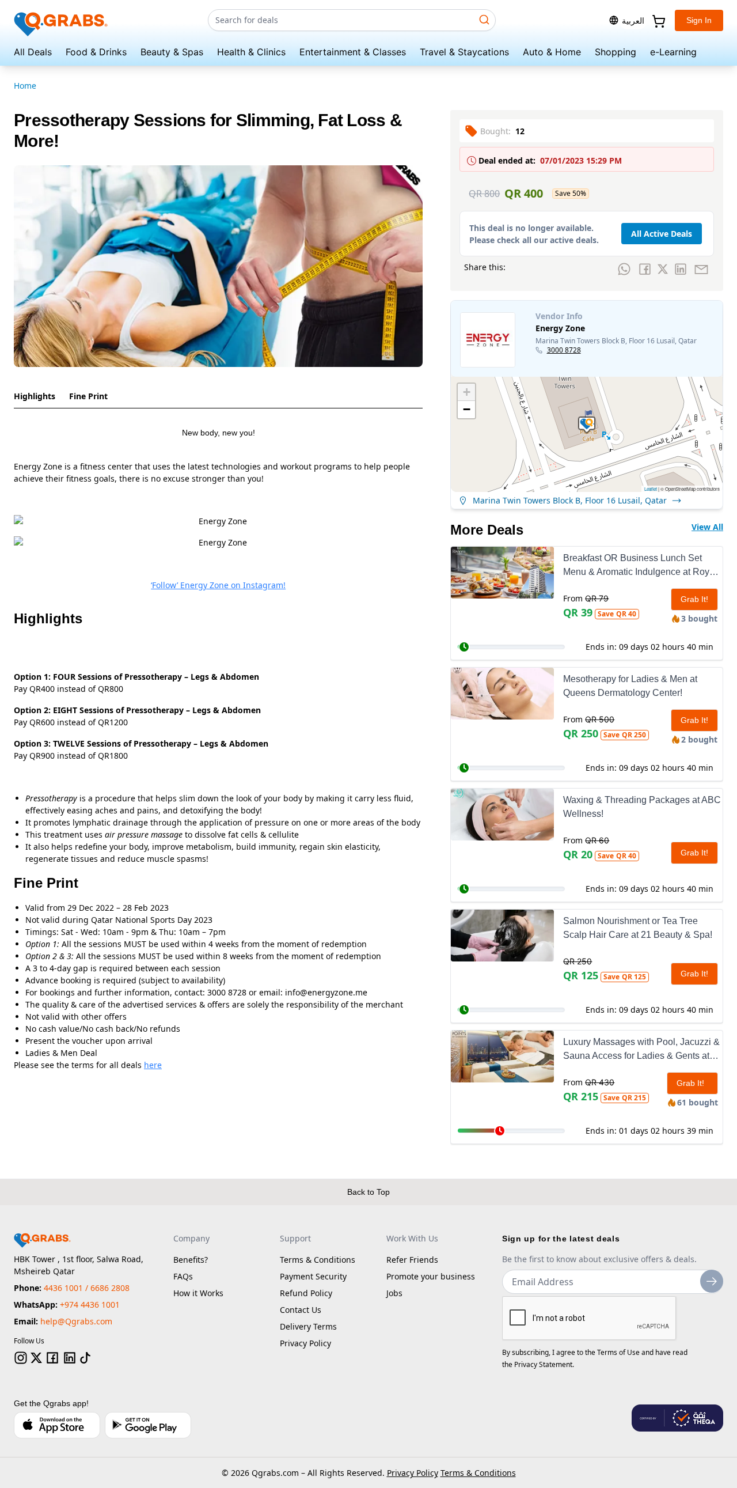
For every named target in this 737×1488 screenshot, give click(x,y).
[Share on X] (663, 269)
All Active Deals (661, 233)
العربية (633, 20)
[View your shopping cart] (657, 20)
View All (707, 526)
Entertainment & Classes (352, 52)
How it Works (198, 1293)
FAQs (183, 1276)
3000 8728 (564, 350)
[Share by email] (701, 269)
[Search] (484, 19)
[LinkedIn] (69, 1357)
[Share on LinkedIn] (681, 269)
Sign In (699, 20)
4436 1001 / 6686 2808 (87, 1287)
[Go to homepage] (61, 20)
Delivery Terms (308, 1326)
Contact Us (300, 1309)
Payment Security (313, 1276)
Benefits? (190, 1259)
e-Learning (673, 52)
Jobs (394, 1293)
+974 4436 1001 (90, 1304)
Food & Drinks (96, 52)
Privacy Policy (305, 1343)
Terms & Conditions (317, 1259)
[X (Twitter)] (36, 1357)
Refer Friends (412, 1259)
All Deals (33, 52)
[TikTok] (85, 1358)
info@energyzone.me (326, 992)
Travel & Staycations (464, 52)
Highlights (34, 396)
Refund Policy (306, 1293)
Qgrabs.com (275, 1472)
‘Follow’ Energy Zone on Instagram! (218, 585)
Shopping (615, 52)
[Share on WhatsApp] (624, 269)
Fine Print (88, 396)
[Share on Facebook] (645, 269)
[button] (587, 425)
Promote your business (430, 1276)
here (153, 1064)
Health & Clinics (251, 52)
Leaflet (650, 489)
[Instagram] (21, 1358)
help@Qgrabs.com (76, 1321)
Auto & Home (552, 52)
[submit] (711, 1281)
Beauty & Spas (171, 52)
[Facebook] (52, 1357)
